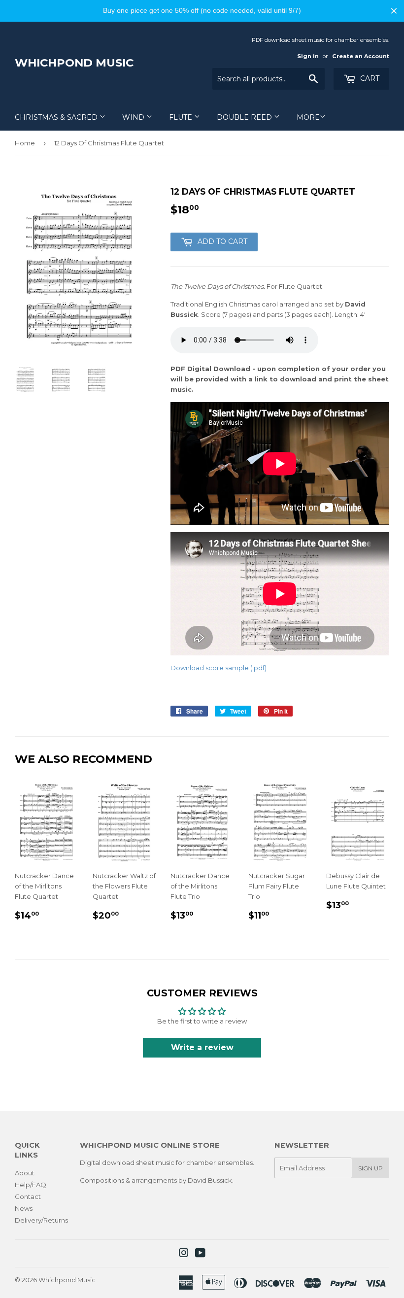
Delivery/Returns (41, 1220)
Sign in (308, 56)
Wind (134, 117)
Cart (368, 78)
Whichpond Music (74, 62)
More (308, 117)
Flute (181, 117)
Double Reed (245, 117)
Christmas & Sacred (57, 117)
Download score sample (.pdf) (218, 668)
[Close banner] (394, 10)
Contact (28, 1196)
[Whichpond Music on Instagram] (184, 1254)
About (24, 1173)
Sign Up (370, 1168)
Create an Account (360, 56)
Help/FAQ (30, 1185)
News (24, 1208)
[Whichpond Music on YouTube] (200, 1254)
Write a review (202, 1047)
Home (25, 143)
